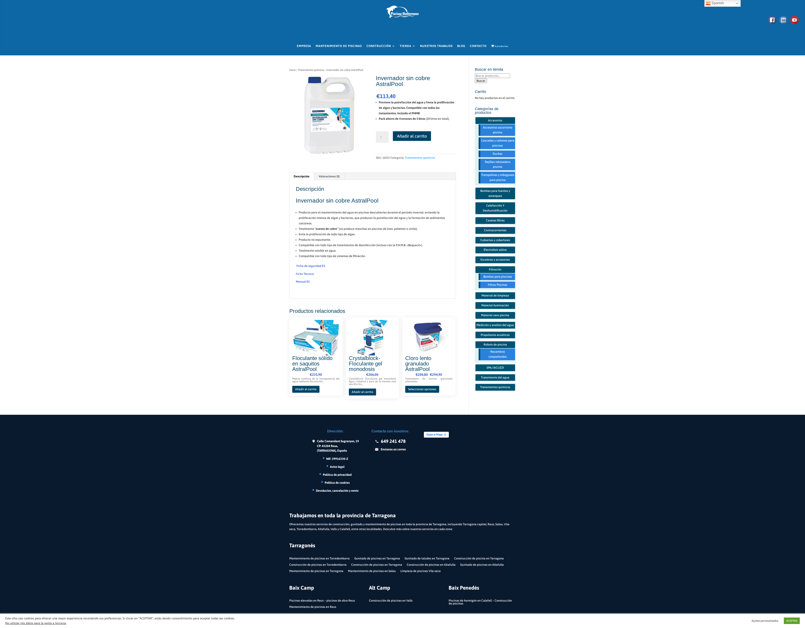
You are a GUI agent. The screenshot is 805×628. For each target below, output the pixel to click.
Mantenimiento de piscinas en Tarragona (316, 571)
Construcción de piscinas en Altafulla (431, 564)
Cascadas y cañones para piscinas (497, 143)
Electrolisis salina (495, 249)
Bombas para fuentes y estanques (495, 193)
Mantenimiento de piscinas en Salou (372, 571)
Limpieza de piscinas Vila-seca (420, 571)
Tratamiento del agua (495, 377)
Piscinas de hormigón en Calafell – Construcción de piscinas (480, 602)
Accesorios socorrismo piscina (497, 130)
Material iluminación (495, 305)
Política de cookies (337, 482)
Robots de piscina (495, 344)
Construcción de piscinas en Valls (391, 600)
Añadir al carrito (412, 136)
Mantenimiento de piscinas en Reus (312, 606)
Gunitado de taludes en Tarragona (427, 558)
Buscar (481, 80)
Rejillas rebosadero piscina (497, 164)
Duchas (497, 153)
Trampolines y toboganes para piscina (497, 177)
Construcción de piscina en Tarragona (479, 558)
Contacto (478, 46)
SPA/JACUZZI (495, 367)
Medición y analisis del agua (495, 325)
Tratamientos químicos (311, 70)
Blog (461, 46)
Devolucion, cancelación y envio (337, 490)
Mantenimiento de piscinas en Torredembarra (319, 558)
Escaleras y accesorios (495, 259)
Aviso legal (337, 466)
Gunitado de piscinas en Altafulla (482, 564)
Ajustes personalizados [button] (765, 620)
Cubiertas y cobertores (495, 240)
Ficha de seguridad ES (310, 266)
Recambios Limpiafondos (498, 354)
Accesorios (495, 120)
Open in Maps (434, 434)
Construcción (378, 46)
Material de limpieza (495, 295)
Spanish (717, 3)
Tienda (405, 46)
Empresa (304, 46)
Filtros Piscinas (497, 284)
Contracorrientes (495, 230)
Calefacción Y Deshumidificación (495, 208)
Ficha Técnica (305, 274)
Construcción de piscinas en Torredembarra (318, 564)
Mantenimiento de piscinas (339, 46)
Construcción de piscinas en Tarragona (376, 564)
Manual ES (303, 281)
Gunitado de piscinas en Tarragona (377, 558)
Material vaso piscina (495, 315)
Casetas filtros (495, 220)
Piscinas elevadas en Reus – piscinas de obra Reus (322, 600)
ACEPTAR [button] (791, 620)
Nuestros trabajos (436, 46)
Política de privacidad (337, 474)
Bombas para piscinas (497, 276)
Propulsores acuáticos (495, 335)
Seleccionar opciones (422, 389)
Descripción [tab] (301, 176)
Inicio (292, 70)
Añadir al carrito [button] (306, 389)
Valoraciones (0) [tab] (329, 176)
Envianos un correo (393, 449)
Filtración (495, 269)
